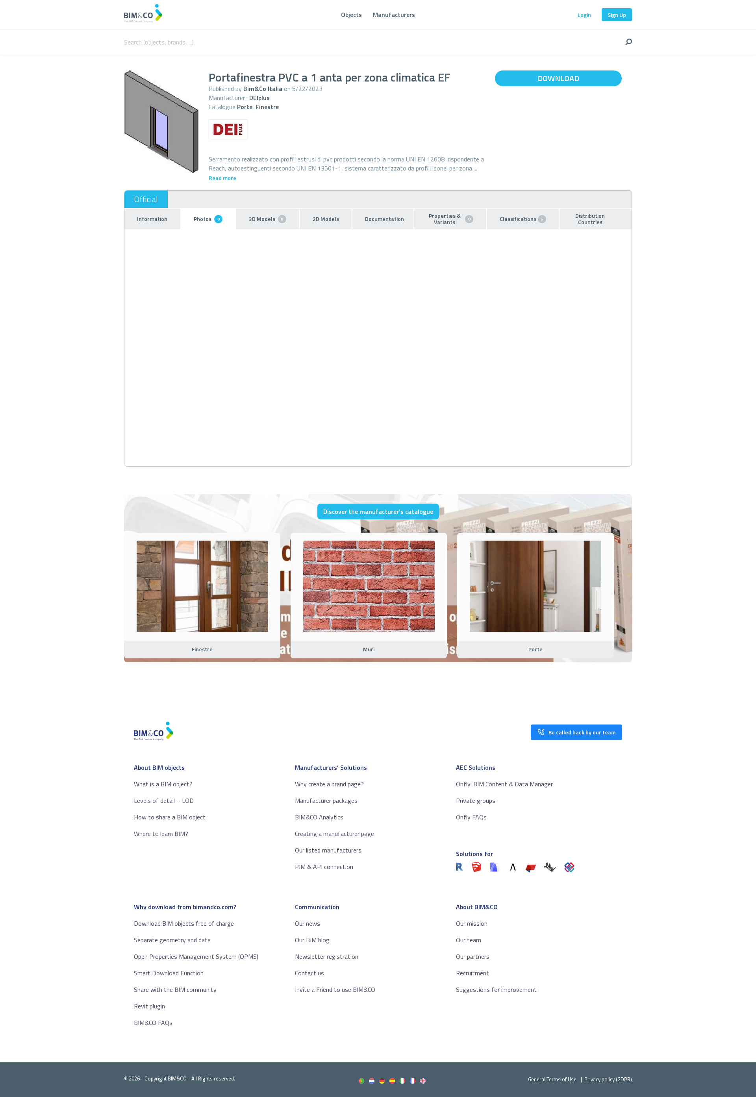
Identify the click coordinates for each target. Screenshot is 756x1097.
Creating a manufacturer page (334, 833)
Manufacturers (394, 14)
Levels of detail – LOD (164, 800)
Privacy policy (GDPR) (608, 1079)
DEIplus (259, 97)
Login (584, 15)
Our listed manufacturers (328, 850)
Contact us (309, 973)
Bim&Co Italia (262, 88)
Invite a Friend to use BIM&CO (335, 989)
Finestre (267, 106)
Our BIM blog (312, 940)
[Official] (146, 199)
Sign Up (617, 15)
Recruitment (472, 973)
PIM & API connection (324, 866)
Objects (351, 14)
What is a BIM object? (163, 784)
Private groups (475, 800)
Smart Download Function (169, 973)
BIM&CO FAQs (153, 1022)
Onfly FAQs (471, 817)
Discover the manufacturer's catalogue (378, 511)
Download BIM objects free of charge (184, 923)
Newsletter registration (326, 956)
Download (558, 78)
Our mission (471, 923)
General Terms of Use (552, 1079)
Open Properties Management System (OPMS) (196, 956)
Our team (468, 940)
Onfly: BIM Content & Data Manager (504, 784)
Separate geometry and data (172, 940)
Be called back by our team (581, 732)
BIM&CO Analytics (319, 817)
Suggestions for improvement (496, 989)
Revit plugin (149, 1006)
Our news (307, 923)
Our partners (472, 956)
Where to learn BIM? (161, 833)
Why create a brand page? (329, 784)
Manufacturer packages (326, 800)
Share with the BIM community (175, 989)
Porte (244, 106)
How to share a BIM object (170, 817)
